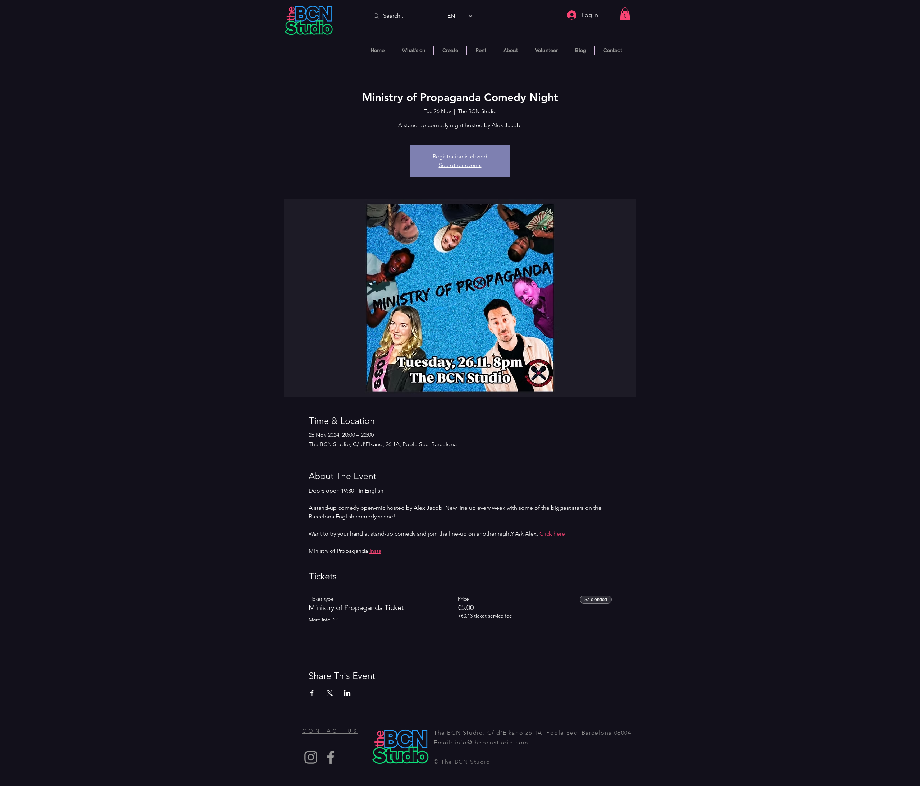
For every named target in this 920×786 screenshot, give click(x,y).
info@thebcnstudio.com (492, 742)
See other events (460, 165)
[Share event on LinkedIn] (347, 693)
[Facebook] (330, 757)
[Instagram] (310, 757)
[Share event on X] (329, 693)
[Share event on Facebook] (312, 693)
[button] (625, 13)
